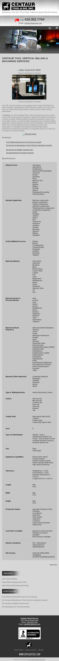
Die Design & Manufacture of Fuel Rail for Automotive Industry (29, 145)
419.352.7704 (34, 19)
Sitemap (40, 649)
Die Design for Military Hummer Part (15, 603)
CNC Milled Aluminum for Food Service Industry (24, 142)
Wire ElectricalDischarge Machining (15, 586)
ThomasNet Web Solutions (36, 659)
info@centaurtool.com (33, 23)
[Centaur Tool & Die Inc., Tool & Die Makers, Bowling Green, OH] (29, 634)
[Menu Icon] (57, 28)
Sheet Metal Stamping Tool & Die (14, 582)
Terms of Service (30, 649)
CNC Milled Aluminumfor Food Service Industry (19, 597)
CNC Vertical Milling (9, 579)
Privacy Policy (18, 649)
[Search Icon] (49, 28)
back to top (53, 564)
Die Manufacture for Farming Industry (16, 607)
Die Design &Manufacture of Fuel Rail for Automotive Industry (24, 600)
